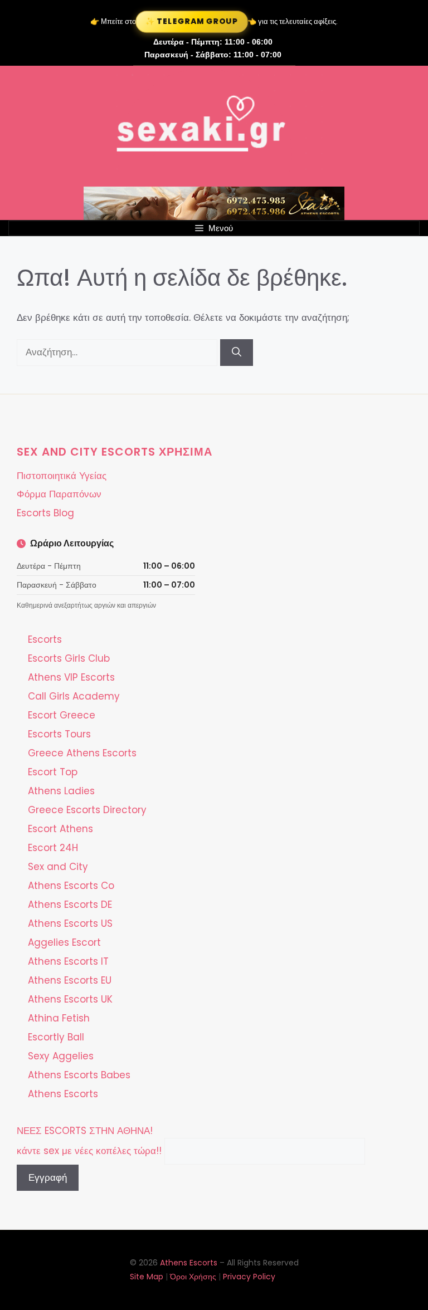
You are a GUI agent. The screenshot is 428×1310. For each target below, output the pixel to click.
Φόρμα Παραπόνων (59, 494)
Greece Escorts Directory (87, 810)
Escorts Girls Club (69, 658)
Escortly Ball (56, 1037)
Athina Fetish (59, 1018)
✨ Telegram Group (192, 21)
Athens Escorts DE (70, 904)
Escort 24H (53, 847)
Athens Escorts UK (70, 999)
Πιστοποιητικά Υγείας (61, 475)
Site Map (146, 1276)
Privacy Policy (249, 1276)
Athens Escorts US (70, 923)
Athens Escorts (63, 1094)
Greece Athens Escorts (82, 753)
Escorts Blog (45, 513)
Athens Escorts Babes (79, 1075)
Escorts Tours (59, 734)
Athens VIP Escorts (71, 677)
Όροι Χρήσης (193, 1276)
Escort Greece (61, 715)
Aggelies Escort (64, 942)
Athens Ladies (61, 791)
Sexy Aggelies (61, 1056)
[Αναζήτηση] (236, 352)
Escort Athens (60, 828)
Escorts (45, 639)
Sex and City (58, 866)
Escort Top (52, 772)
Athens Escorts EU (69, 980)
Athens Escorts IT (68, 961)
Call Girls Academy (74, 696)
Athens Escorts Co (71, 885)
